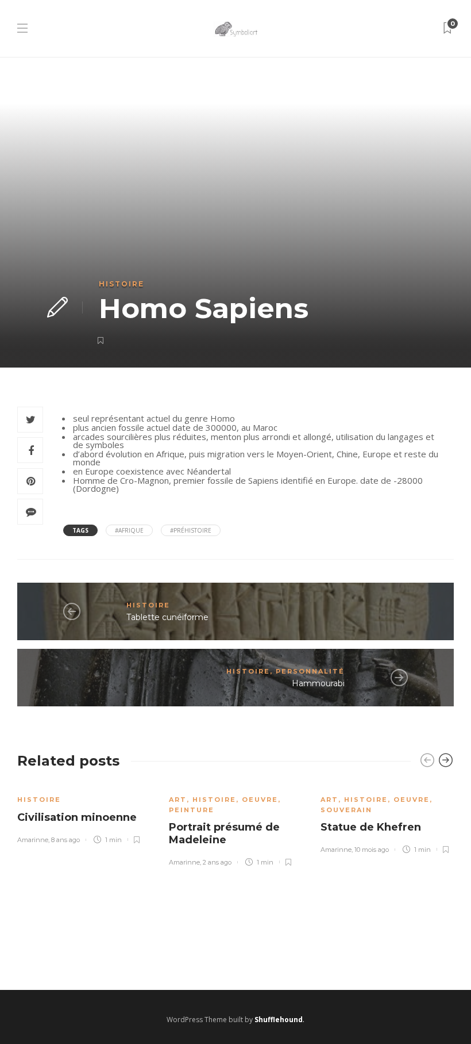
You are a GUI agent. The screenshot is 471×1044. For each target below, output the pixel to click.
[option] (84, 813)
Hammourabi (318, 683)
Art (178, 800)
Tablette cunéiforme (167, 617)
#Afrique (129, 530)
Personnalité (310, 671)
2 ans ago (217, 862)
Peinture (191, 810)
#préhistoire (190, 530)
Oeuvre (260, 800)
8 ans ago (65, 840)
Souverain (346, 810)
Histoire (121, 284)
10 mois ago (371, 850)
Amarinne (32, 840)
